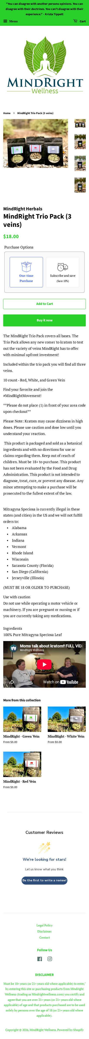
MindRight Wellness (43, 1030)
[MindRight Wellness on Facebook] (39, 960)
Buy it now (44, 320)
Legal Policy (44, 925)
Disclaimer (44, 931)
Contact (44, 937)
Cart (82, 22)
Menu (13, 21)
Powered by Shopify (70, 1030)
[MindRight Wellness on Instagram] (49, 960)
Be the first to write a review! (44, 880)
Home (7, 113)
